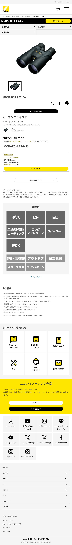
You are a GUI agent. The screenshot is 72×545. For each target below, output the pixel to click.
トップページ (3, 16)
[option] (36, 58)
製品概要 (5, 27)
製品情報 (8, 16)
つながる (5, 490)
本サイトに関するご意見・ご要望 (12, 524)
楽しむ (4, 495)
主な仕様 (41, 27)
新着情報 (5, 467)
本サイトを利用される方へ (10, 516)
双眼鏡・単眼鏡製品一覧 (27, 16)
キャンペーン (6, 501)
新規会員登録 (36, 409)
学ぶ (4, 484)
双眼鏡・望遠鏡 (15, 16)
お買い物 (5, 506)
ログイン (36, 403)
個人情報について (8, 520)
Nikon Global (6, 531)
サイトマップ (6, 527)
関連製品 (5, 32)
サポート (5, 478)
